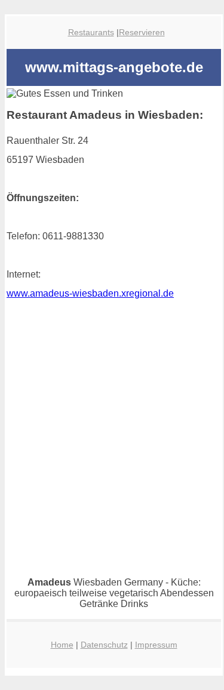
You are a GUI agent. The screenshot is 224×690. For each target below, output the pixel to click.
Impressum (156, 644)
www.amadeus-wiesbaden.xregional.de (90, 293)
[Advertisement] (112, 465)
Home (62, 644)
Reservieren (142, 32)
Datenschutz (104, 644)
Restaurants (91, 32)
